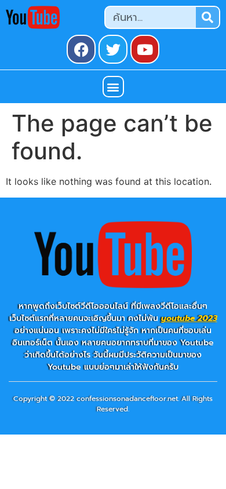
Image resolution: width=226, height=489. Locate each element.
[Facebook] (81, 49)
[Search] (207, 17)
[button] (113, 86)
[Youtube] (144, 49)
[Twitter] (113, 49)
